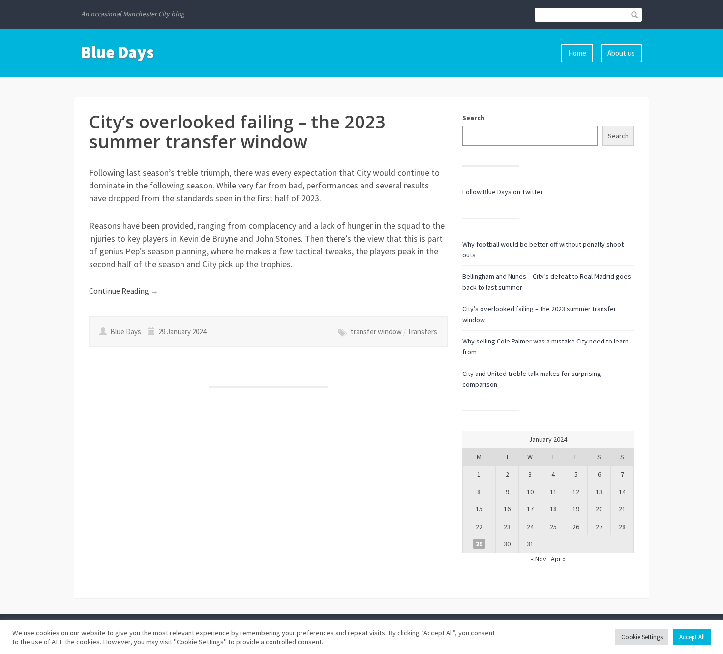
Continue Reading (123, 291)
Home (577, 53)
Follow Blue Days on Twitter (502, 191)
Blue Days (117, 52)
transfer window (376, 331)
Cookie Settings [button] (642, 637)
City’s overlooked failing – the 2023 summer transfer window (237, 132)
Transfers (422, 331)
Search (473, 117)
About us (621, 53)
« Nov (538, 558)
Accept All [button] (692, 637)
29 (479, 543)
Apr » (558, 558)
